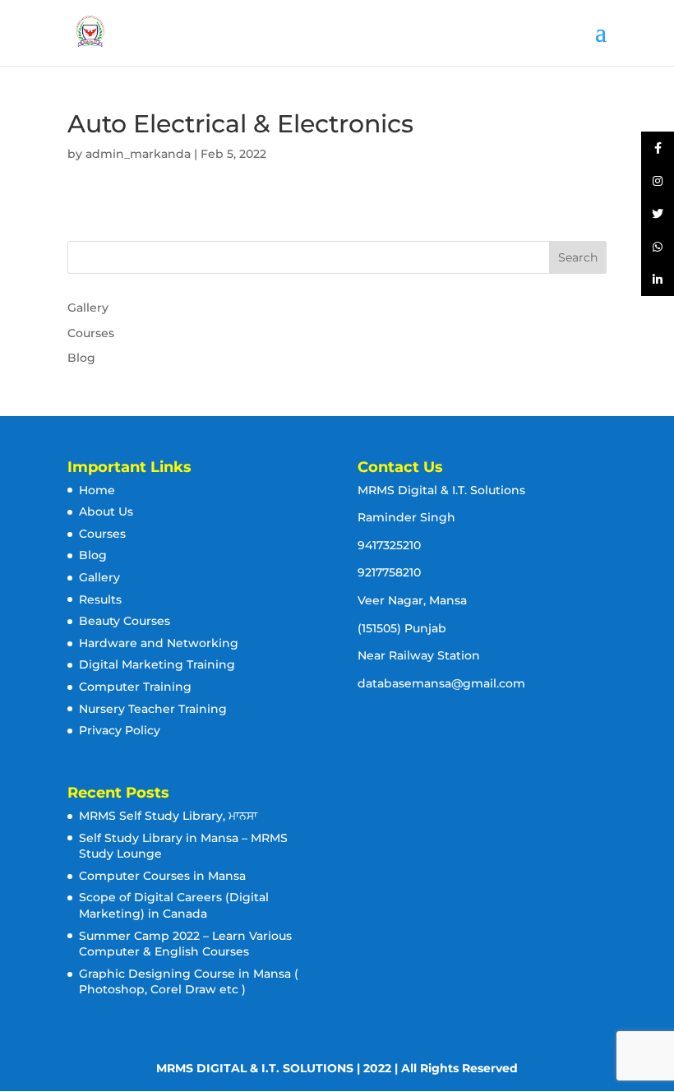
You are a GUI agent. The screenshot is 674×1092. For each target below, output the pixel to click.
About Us (106, 511)
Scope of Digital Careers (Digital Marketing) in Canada (174, 905)
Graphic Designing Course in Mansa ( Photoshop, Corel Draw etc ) (188, 981)
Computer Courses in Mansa (162, 875)
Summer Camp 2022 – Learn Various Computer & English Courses (185, 944)
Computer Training (135, 686)
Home (97, 490)
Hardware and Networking (158, 643)
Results (100, 599)
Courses (90, 333)
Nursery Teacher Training (153, 708)
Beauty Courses (124, 620)
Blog (81, 357)
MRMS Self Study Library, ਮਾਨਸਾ (168, 815)
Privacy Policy (119, 730)
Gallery (87, 307)
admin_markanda (138, 153)
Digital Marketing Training (157, 664)
